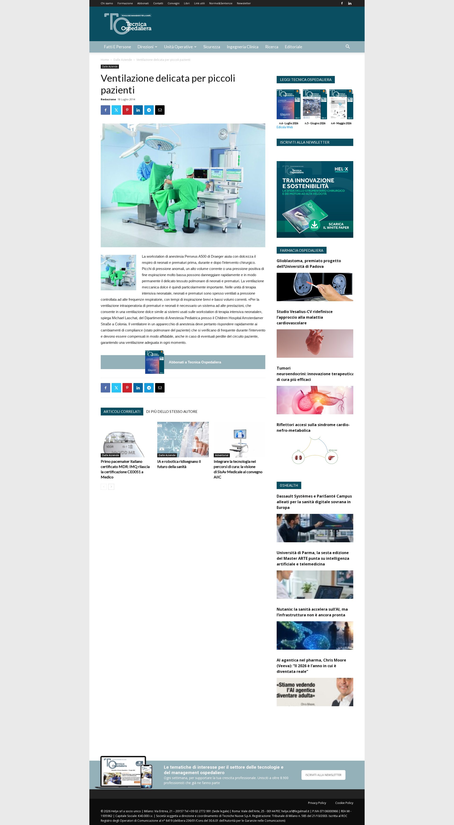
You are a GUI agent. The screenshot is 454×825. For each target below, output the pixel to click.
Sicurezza (211, 46)
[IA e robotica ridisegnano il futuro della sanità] (183, 439)
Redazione (108, 99)
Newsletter (244, 3)
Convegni (173, 3)
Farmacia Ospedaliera (301, 250)
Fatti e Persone (117, 46)
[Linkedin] (349, 3)
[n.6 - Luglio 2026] (154, 362)
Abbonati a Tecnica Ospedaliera (195, 362)
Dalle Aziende (123, 60)
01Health (289, 485)
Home (105, 60)
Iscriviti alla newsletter (304, 142)
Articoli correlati (122, 411)
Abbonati (143, 3)
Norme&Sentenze (220, 3)
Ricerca (271, 46)
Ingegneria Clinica (242, 46)
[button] (347, 47)
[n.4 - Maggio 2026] (341, 105)
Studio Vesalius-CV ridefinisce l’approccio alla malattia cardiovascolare (305, 317)
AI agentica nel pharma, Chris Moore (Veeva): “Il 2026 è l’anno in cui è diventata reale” (311, 665)
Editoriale (293, 46)
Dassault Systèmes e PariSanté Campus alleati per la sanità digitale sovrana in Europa (314, 502)
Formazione (125, 3)
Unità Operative (178, 46)
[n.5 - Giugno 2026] (315, 105)
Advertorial (221, 455)
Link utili (199, 3)
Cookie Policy (344, 803)
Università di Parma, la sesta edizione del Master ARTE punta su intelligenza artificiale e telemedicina (313, 558)
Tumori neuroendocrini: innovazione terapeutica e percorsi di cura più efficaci (325, 374)
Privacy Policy (317, 803)
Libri (187, 3)
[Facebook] (341, 3)
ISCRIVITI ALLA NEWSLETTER (323, 775)
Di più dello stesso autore (171, 411)
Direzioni (145, 46)
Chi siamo (107, 3)
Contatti (158, 3)
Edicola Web (285, 127)
